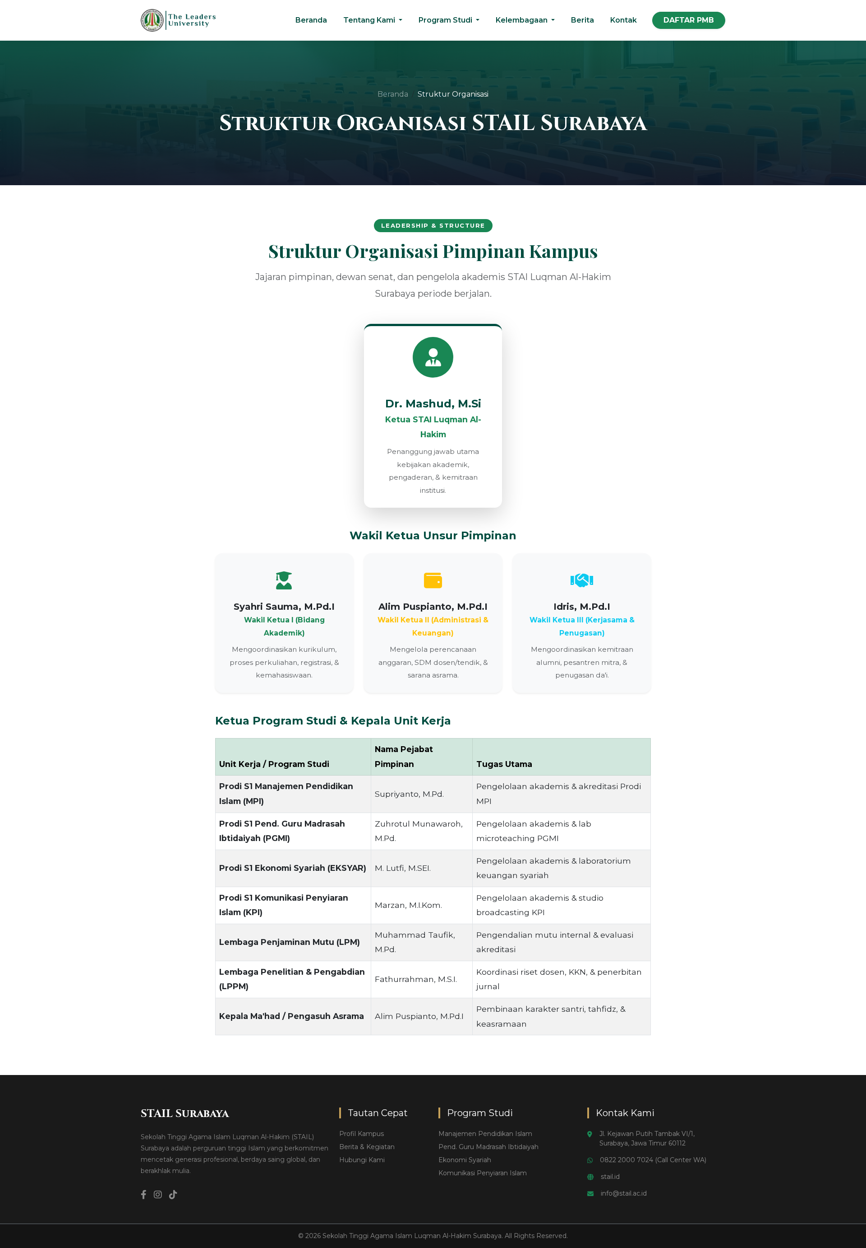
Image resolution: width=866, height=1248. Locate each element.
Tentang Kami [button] (370, 20)
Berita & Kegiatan (367, 1147)
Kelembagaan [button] (522, 20)
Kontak (623, 20)
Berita (582, 20)
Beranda (311, 20)
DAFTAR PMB (688, 20)
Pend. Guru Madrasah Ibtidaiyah (488, 1147)
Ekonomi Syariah (464, 1160)
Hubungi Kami (362, 1160)
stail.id (610, 1177)
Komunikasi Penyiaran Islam (482, 1173)
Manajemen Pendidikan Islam (485, 1134)
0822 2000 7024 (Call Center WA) (653, 1160)
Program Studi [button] (446, 20)
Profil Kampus (361, 1134)
